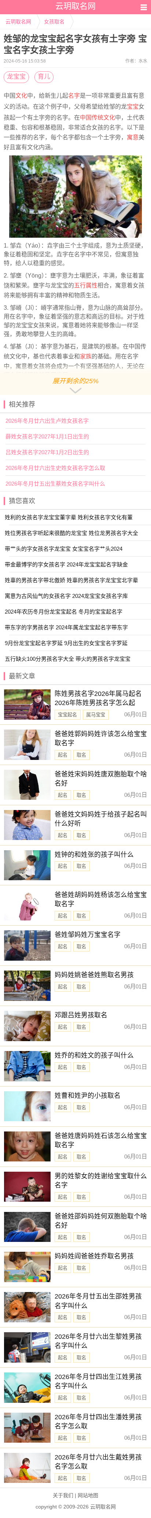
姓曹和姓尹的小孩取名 (88, 1095)
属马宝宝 (95, 714)
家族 (86, 356)
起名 (62, 755)
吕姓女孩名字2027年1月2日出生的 (47, 452)
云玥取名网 (18, 22)
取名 (81, 755)
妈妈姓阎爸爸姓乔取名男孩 (94, 1256)
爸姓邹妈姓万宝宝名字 (88, 934)
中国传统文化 (97, 117)
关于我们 (63, 1495)
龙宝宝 (16, 76)
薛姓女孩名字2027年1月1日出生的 (47, 436)
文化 (21, 96)
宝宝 (133, 106)
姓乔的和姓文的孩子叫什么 (94, 1055)
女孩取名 (54, 22)
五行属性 (85, 285)
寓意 (133, 137)
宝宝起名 (67, 714)
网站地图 (88, 1495)
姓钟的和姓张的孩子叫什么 (94, 854)
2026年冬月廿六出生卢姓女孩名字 (47, 421)
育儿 (44, 76)
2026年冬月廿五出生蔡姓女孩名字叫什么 (55, 484)
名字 (74, 96)
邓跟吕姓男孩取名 (81, 1015)
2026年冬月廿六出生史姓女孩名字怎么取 (55, 468)
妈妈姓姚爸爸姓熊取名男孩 (94, 975)
